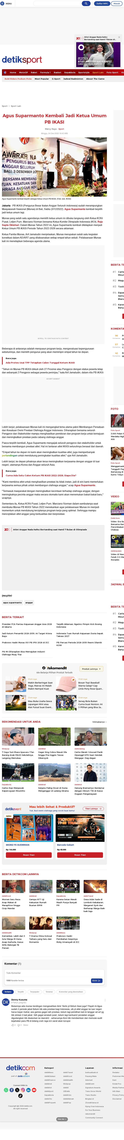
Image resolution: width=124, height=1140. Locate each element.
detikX (66, 1088)
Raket (34, 72)
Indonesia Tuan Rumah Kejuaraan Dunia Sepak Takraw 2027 (79, 634)
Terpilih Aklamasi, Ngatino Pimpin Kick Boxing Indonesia (79, 625)
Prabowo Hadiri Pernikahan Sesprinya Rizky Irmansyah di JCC (67, 939)
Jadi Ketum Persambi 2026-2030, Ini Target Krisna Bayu (27, 634)
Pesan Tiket (28, 855)
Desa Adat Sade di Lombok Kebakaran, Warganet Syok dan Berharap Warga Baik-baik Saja (94, 905)
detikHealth (68, 1080)
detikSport (48, 1091)
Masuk (117, 3)
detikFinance (49, 1080)
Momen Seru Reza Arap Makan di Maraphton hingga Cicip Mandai (11, 904)
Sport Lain (98, 72)
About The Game (95, 79)
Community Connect (94, 1118)
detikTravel (68, 1072)
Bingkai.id (89, 1099)
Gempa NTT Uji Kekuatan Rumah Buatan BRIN (37, 902)
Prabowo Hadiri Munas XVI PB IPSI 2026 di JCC (25, 642)
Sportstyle (84, 72)
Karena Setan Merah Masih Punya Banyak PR (66, 902)
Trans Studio (90, 1095)
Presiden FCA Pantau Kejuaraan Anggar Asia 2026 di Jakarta (27, 625)
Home (13, 72)
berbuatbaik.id (91, 1072)
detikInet (48, 1084)
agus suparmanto (12, 602)
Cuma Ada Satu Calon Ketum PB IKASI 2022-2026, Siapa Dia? (41, 475)
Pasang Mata (90, 1076)
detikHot (48, 1088)
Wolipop (67, 1084)
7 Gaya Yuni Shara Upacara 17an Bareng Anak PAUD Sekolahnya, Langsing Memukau (18, 755)
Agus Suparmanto (74, 209)
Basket (57, 72)
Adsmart (89, 1080)
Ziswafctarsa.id (91, 1103)
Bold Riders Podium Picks (18, 79)
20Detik (66, 1091)
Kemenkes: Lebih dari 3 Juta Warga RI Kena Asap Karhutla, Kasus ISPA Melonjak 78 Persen (13, 942)
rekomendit (90, 1114)
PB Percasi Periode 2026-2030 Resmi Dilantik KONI (79, 643)
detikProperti (50, 1103)
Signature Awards (92, 1088)
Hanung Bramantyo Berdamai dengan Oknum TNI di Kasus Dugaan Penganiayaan (89, 791)
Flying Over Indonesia (94, 1106)
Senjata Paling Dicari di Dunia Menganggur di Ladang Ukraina (53, 789)
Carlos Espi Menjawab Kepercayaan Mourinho (13, 789)
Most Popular (42, 79)
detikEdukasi (49, 1076)
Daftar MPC (102, 3)
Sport (5, 106)
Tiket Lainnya (91, 809)
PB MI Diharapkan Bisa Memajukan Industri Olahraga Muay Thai (23, 653)
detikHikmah (68, 1099)
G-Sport (56, 79)
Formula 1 (45, 72)
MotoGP (23, 72)
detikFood (67, 1076)
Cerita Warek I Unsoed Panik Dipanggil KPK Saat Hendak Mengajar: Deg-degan (89, 755)
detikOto (48, 1099)
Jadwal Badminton (73, 79)
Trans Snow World (93, 1091)
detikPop (67, 1103)
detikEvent (89, 1084)
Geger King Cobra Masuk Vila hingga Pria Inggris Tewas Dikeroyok (52, 755)
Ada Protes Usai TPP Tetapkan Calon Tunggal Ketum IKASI (40, 362)
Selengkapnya (99, 722)
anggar (29, 602)
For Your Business (92, 1110)
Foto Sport (112, 72)
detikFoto (67, 1095)
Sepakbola (69, 72)
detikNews (48, 1072)
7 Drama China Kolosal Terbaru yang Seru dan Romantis (40, 939)
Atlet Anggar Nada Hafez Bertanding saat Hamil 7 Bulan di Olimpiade (50, 529)
